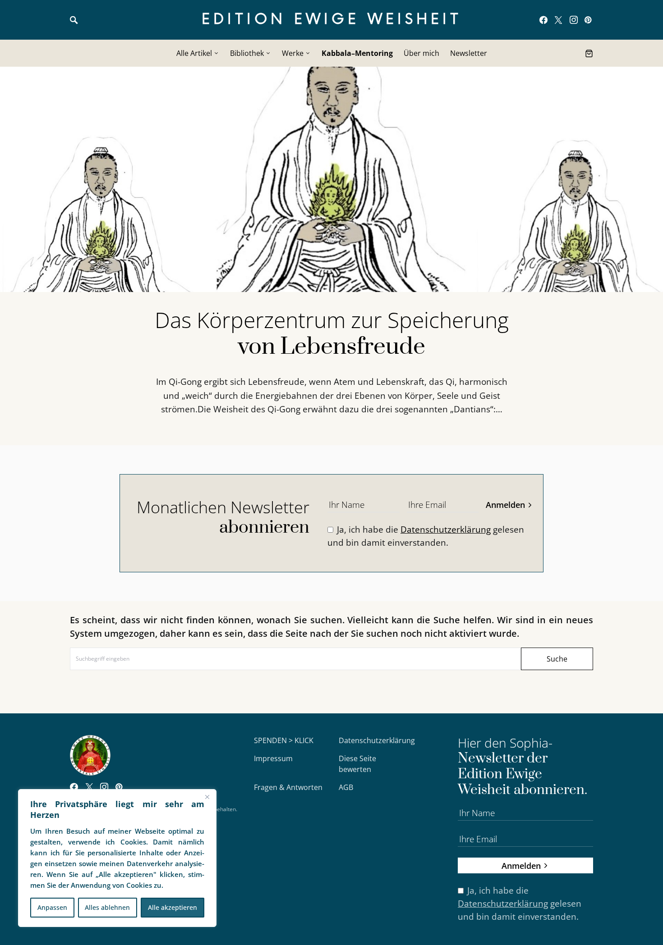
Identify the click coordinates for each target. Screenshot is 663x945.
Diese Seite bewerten (357, 763)
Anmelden (505, 504)
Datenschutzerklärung (446, 529)
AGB (346, 787)
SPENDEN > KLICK (283, 740)
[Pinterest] (588, 20)
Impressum (273, 758)
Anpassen (52, 907)
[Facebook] (543, 20)
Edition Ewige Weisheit (332, 19)
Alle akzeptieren (172, 907)
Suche (557, 659)
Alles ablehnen (107, 907)
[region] (117, 858)
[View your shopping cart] (589, 53)
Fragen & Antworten (288, 787)
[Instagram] (574, 20)
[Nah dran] (207, 796)
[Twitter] (558, 20)
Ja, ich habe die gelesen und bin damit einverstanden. (425, 535)
